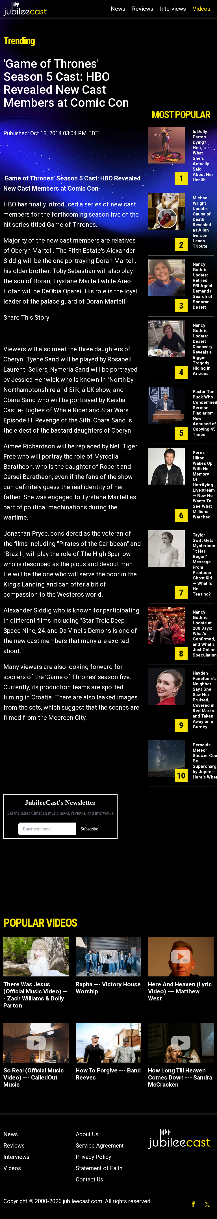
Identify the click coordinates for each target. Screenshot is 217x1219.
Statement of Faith (99, 1168)
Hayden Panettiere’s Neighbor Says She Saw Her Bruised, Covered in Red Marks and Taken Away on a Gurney (204, 700)
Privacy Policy (93, 1156)
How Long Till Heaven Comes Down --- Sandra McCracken (180, 1077)
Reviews (142, 8)
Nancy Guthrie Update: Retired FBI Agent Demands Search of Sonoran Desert (202, 286)
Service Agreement (100, 1145)
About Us (87, 1134)
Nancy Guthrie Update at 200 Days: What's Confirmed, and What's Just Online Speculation (205, 634)
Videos (201, 8)
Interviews (173, 8)
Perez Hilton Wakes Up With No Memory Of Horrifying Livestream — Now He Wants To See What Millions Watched (204, 485)
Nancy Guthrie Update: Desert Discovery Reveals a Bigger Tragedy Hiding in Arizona (202, 349)
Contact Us (89, 1179)
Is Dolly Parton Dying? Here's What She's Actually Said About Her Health (203, 155)
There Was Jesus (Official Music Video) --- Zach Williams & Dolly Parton (35, 995)
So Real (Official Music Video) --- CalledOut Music (33, 1077)
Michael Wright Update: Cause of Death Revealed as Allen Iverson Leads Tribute (202, 222)
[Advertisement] (181, 81)
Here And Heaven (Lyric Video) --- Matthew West (180, 991)
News (118, 8)
